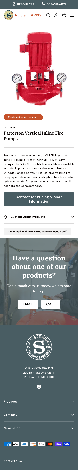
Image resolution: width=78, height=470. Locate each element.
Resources (25, 4)
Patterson (10, 127)
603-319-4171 (56, 4)
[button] (64, 15)
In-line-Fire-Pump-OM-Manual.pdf (44, 231)
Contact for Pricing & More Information (39, 199)
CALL (51, 304)
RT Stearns (18, 461)
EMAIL (28, 304)
